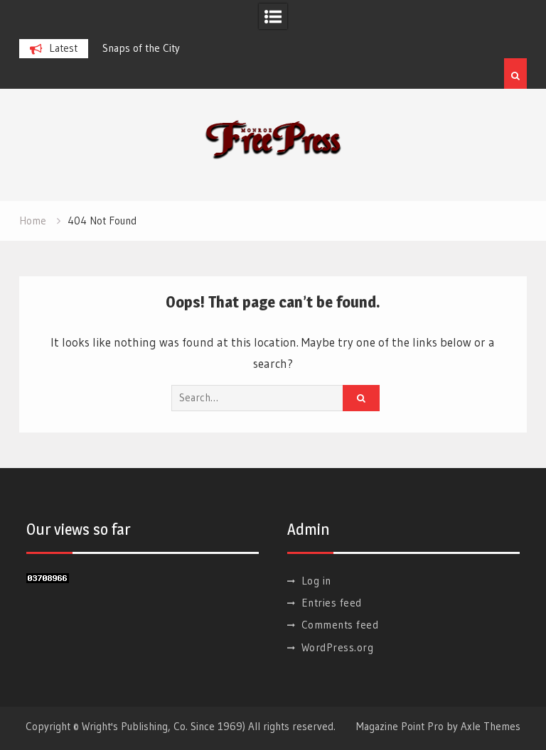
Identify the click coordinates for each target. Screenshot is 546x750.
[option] (177, 48)
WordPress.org (337, 647)
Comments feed (340, 624)
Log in (316, 580)
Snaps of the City (141, 48)
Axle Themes (490, 726)
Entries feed (331, 602)
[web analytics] (47, 578)
